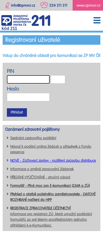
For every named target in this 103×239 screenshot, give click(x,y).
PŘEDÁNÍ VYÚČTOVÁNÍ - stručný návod (40, 177)
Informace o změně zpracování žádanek (42, 169)
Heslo (13, 88)
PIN (10, 71)
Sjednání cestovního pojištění (33, 138)
